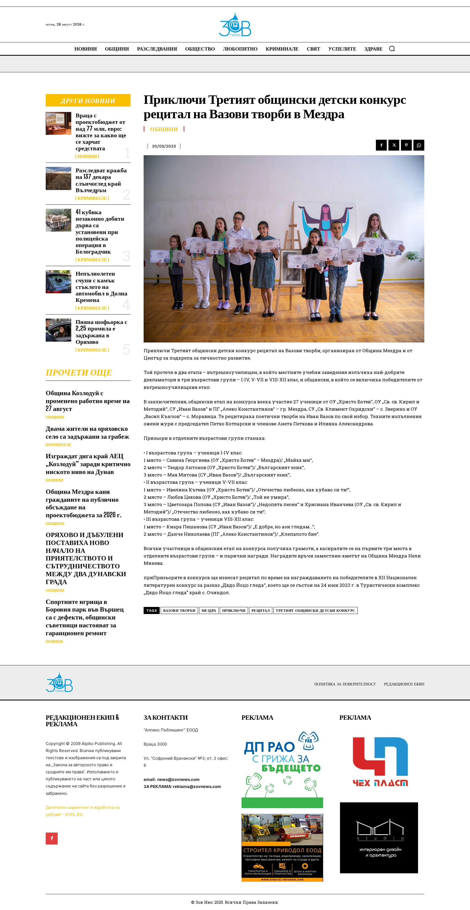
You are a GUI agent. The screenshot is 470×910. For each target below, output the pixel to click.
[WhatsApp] (418, 145)
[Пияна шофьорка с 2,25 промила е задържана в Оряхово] (58, 330)
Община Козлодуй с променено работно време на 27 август (88, 400)
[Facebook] (381, 145)
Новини (87, 156)
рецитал (261, 611)
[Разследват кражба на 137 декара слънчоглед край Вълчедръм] (58, 178)
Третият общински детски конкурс (315, 611)
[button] (391, 48)
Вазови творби (179, 611)
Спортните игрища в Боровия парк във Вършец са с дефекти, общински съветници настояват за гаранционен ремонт (85, 617)
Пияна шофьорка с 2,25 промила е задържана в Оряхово (101, 331)
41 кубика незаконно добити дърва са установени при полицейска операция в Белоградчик (100, 231)
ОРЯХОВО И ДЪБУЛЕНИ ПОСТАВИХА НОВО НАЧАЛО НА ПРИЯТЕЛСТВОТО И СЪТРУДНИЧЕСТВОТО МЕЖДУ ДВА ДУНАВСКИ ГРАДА (86, 558)
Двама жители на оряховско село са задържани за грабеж (87, 432)
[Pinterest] (406, 145)
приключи (234, 611)
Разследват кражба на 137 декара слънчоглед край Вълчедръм (101, 180)
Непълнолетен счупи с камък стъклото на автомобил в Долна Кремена (101, 286)
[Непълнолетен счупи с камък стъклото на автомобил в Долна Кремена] (58, 281)
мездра (209, 611)
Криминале (92, 198)
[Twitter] (393, 145)
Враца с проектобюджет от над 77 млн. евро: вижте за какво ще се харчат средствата (101, 131)
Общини (55, 417)
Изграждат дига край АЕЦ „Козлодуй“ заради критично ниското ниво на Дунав (88, 463)
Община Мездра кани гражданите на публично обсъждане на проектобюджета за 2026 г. (84, 503)
